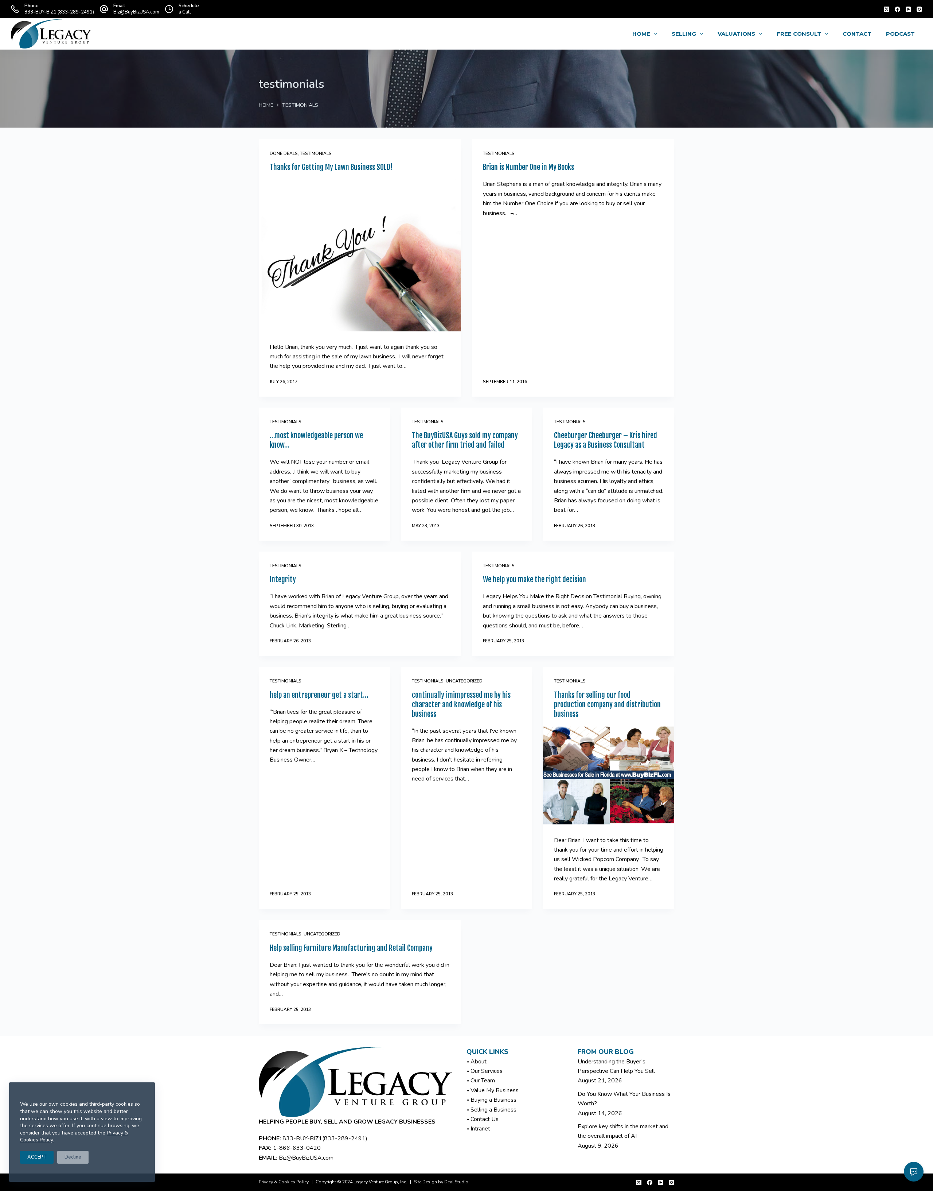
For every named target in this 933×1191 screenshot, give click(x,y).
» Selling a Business (491, 1110)
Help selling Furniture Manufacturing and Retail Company (351, 948)
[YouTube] (908, 9)
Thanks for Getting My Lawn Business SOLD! (331, 167)
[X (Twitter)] (886, 9)
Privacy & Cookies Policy (284, 1182)
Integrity (283, 579)
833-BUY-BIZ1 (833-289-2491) (59, 12)
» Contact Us (482, 1119)
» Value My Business (492, 1090)
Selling (684, 33)
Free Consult (799, 33)
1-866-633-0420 (297, 1148)
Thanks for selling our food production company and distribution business (607, 704)
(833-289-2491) (344, 1138)
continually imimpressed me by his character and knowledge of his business (461, 704)
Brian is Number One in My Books (528, 167)
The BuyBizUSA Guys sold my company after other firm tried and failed (465, 440)
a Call (185, 12)
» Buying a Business (491, 1100)
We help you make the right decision (534, 579)
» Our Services (484, 1071)
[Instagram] (919, 9)
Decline (73, 1157)
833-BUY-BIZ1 (302, 1138)
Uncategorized (464, 681)
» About (476, 1062)
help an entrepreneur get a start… (319, 695)
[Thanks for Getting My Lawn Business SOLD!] (360, 255)
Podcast (900, 33)
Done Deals (284, 153)
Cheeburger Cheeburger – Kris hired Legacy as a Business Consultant (605, 440)
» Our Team (480, 1081)
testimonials (316, 153)
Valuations (736, 33)
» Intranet (478, 1129)
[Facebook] (897, 9)
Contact (857, 33)
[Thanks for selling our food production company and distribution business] (608, 775)
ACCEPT (36, 1157)
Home (641, 33)
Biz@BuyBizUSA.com (136, 12)
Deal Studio (456, 1182)
